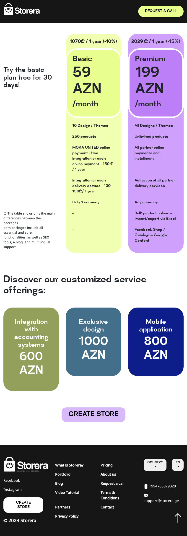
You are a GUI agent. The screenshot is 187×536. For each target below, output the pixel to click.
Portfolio (62, 474)
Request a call (112, 483)
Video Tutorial (67, 492)
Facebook (11, 480)
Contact (107, 507)
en (178, 462)
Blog (59, 483)
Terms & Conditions (110, 495)
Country (155, 462)
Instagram (12, 489)
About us (108, 474)
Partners (62, 507)
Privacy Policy (66, 516)
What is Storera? (69, 465)
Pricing (107, 465)
